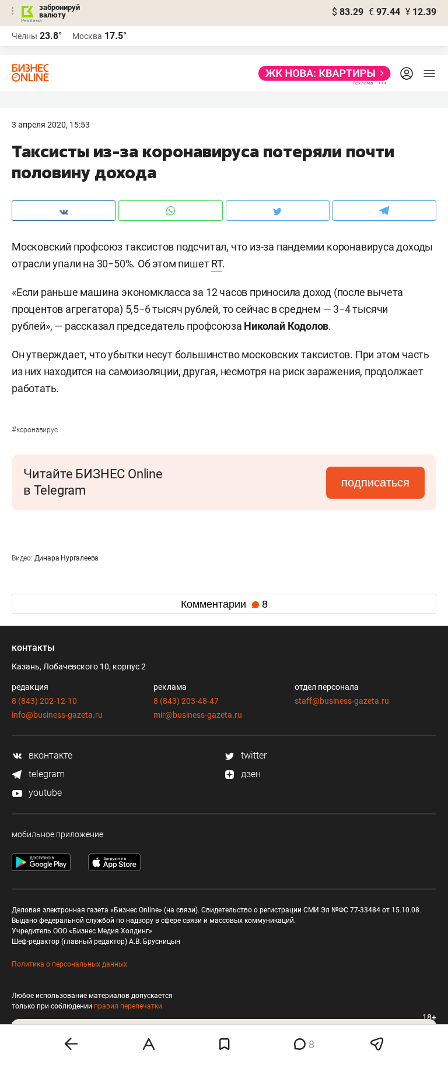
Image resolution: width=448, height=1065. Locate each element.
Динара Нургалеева (66, 558)
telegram (45, 774)
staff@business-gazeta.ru (342, 701)
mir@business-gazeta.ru (197, 715)
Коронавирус (35, 430)
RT (216, 264)
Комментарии (224, 604)
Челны (24, 36)
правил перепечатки (128, 1006)
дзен (250, 774)
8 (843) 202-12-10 (44, 701)
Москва (87, 36)
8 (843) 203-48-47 (186, 701)
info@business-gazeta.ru (57, 715)
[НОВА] (321, 73)
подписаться (375, 482)
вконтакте (49, 755)
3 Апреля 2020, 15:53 (51, 124)
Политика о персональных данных (69, 964)
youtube (44, 792)
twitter (253, 755)
